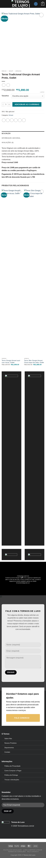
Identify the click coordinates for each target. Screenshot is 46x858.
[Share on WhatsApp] (4, 120)
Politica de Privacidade (12, 766)
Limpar (42, 92)
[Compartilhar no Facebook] (8, 120)
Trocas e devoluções (11, 780)
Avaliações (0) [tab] (8, 142)
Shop (11, 71)
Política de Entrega (11, 775)
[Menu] (3, 4)
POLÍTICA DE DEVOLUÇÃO (12, 850)
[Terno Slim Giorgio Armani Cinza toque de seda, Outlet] (34, 273)
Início (4, 71)
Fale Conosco (33, 851)
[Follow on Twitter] (19, 635)
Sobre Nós (8, 738)
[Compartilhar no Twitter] (12, 120)
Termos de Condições (17, 851)
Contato (7, 752)
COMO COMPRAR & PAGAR (32, 850)
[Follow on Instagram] (36, 4)
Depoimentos (9, 747)
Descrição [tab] (6, 133)
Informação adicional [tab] (11, 138)
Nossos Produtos (10, 743)
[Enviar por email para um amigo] (16, 120)
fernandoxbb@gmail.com (23, 583)
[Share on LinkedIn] (24, 120)
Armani (18, 71)
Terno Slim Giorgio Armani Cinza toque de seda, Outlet (34, 361)
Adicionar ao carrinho (27, 104)
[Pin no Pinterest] (20, 120)
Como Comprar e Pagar (12, 770)
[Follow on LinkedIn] (26, 635)
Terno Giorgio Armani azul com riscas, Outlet (11, 361)
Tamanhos (5, 96)
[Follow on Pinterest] (23, 635)
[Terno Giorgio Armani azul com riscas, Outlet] (12, 273)
